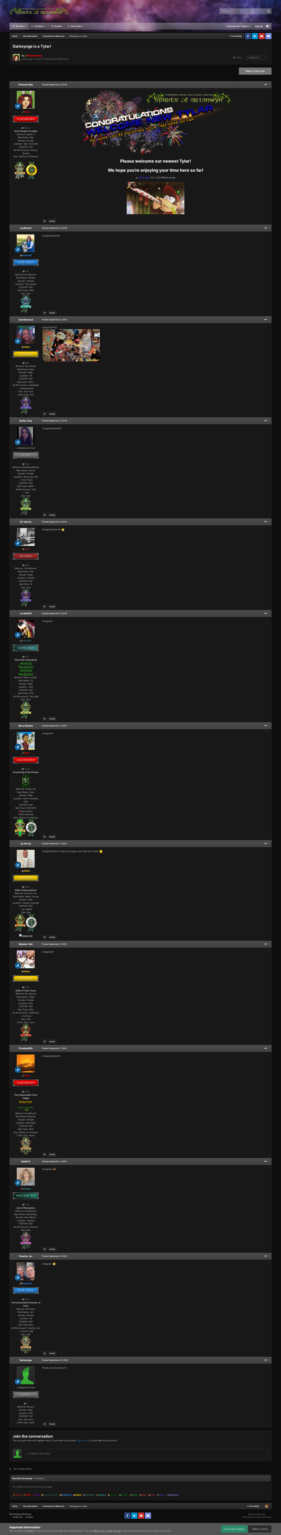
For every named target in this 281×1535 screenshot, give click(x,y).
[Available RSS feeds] (266, 1506)
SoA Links (76, 26)
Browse (19, 26)
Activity (38, 26)
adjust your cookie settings (107, 1530)
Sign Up (259, 26)
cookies (30, 1530)
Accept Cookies (235, 1529)
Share (238, 57)
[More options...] (265, 85)
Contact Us (17, 1517)
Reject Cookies (260, 1529)
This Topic (256, 11)
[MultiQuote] (44, 221)
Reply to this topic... (41, 1453)
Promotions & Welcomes (56, 59)
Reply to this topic (255, 71)
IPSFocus (27, 1514)
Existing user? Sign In (238, 26)
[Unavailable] (31, 922)
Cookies (29, 1517)
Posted (54, 84)
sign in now (83, 1440)
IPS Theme (14, 1514)
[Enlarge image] (19, 170)
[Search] (269, 11)
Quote (52, 221)
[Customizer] (268, 26)
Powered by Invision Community (257, 1517)
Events (58, 26)
